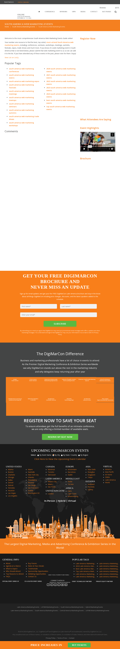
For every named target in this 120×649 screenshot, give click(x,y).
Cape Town (72, 494)
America (108, 469)
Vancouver (52, 475)
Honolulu (11, 488)
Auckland (91, 484)
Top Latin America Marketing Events (86, 571)
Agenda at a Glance (13, 566)
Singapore (91, 475)
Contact (71, 638)
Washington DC (34, 493)
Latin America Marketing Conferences (86, 574)
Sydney (90, 489)
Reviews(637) (109, 8)
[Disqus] (41, 167)
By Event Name (45, 455)
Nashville (31, 472)
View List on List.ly (12, 57)
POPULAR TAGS (80, 559)
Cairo (70, 491)
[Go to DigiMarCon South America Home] (9, 19)
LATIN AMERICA (54, 478)
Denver (10, 482)
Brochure (85, 158)
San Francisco (33, 488)
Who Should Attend (13, 571)
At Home (108, 475)
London (51, 494)
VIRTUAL (107, 466)
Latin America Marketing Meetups (109, 569)
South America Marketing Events (72, 607)
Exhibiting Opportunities (37, 574)
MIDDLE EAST (73, 478)
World (107, 482)
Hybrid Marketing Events (94, 607)
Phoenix (31, 482)
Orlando (31, 477)
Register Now (87, 38)
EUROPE (70, 466)
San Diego (32, 485)
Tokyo (90, 477)
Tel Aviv (71, 484)
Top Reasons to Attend (15, 574)
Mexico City (52, 481)
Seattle (30, 490)
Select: (33, 455)
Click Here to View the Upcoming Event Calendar (60, 459)
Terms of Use (62, 638)
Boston (11, 472)
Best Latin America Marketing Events (86, 569)
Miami (30, 469)
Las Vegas (12, 493)
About (8, 563)
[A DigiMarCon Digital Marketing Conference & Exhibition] (58, 574)
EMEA (107, 477)
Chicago (11, 477)
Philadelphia (32, 480)
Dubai (70, 481)
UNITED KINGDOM (55, 491)
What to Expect (11, 569)
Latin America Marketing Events (86, 563)
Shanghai (91, 472)
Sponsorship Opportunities (38, 571)
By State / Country (70, 455)
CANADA (50, 466)
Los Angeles (12, 496)
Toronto (51, 472)
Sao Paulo (52, 487)
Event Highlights (89, 128)
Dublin (70, 475)
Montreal (51, 469)
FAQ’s (8, 576)
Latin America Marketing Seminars (109, 571)
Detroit (10, 485)
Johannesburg (73, 496)
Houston (11, 490)
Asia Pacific (109, 472)
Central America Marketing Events (72, 610)
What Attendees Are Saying (95, 119)
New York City (33, 475)
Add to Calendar (23, 2)
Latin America (110, 480)
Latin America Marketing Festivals (109, 563)
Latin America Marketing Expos (86, 576)
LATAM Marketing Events (50, 607)
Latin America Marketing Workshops (109, 576)
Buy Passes (32, 563)
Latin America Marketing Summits (109, 574)
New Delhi (92, 469)
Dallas (10, 480)
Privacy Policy (50, 638)
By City (57, 455)
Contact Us (32, 576)
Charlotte (11, 475)
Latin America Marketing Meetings (109, 566)
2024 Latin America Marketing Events (86, 566)
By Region (84, 455)
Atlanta (10, 469)
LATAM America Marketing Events (97, 610)
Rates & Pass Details (36, 566)
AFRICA (69, 488)
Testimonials (33, 569)
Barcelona (71, 472)
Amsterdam (72, 469)
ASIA (88, 466)
